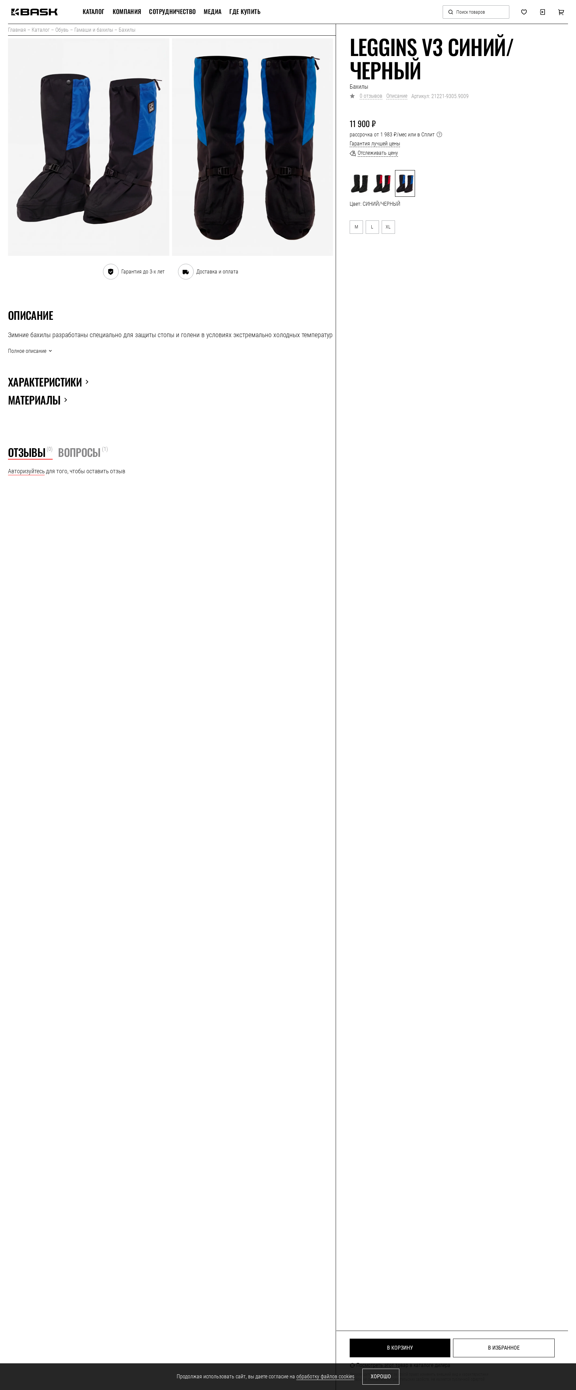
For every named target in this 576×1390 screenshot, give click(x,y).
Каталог (41, 30)
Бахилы (127, 30)
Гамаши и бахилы (93, 30)
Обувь (62, 30)
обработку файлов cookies (325, 1376)
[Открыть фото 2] (252, 147)
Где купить (244, 11)
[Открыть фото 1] (88, 147)
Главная (17, 30)
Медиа (212, 11)
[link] (34, 12)
